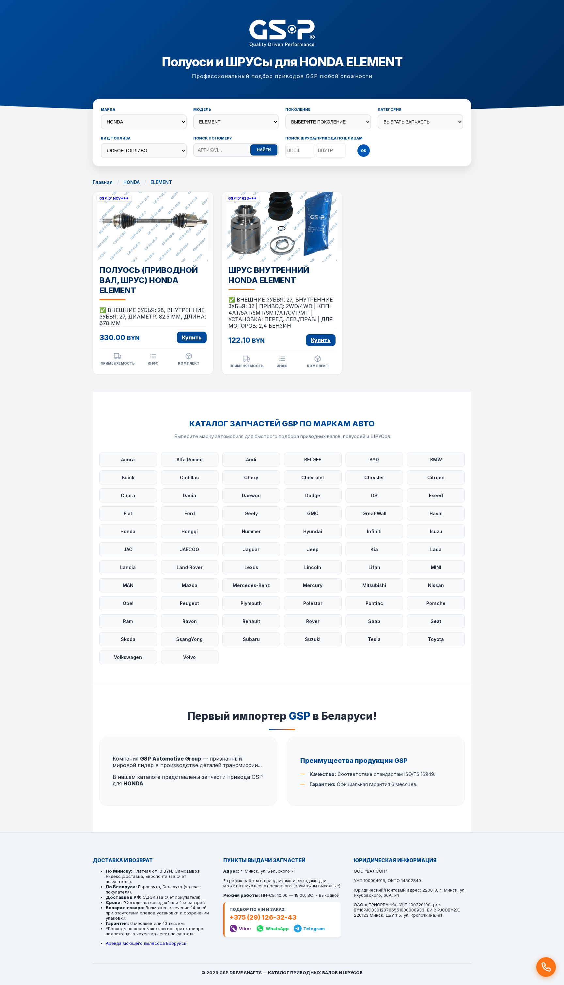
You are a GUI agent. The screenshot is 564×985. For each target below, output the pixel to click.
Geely (251, 513)
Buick (128, 477)
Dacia (189, 495)
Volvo (189, 657)
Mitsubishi (374, 585)
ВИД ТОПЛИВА (116, 138)
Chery (251, 477)
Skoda (128, 639)
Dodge (312, 495)
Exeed (436, 495)
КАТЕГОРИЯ (389, 109)
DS (374, 495)
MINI (436, 567)
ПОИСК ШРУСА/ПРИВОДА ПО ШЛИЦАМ (324, 138)
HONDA (131, 182)
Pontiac (374, 603)
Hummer (251, 531)
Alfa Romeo (190, 459)
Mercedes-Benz (251, 585)
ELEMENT (161, 182)
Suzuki (313, 639)
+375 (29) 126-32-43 (262, 917)
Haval (436, 513)
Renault (251, 621)
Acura (128, 459)
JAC (128, 549)
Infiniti (374, 531)
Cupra (128, 495)
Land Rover (190, 567)
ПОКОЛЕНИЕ (297, 109)
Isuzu (436, 531)
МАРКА (108, 109)
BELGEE (312, 459)
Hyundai (312, 531)
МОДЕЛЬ (202, 109)
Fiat (128, 513)
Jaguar (251, 549)
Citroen (436, 477)
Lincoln (312, 567)
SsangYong (189, 639)
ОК (363, 151)
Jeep (313, 549)
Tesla (374, 639)
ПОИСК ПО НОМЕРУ (212, 138)
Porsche (436, 603)
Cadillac (189, 477)
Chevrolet (312, 477)
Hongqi (189, 531)
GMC (313, 513)
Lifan (374, 567)
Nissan (436, 585)
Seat (436, 621)
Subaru (251, 639)
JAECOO (189, 549)
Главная (103, 182)
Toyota (436, 639)
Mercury (312, 585)
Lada (436, 549)
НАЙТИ (264, 150)
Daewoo (251, 495)
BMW (436, 459)
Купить (192, 337)
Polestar (312, 603)
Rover (313, 621)
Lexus (251, 567)
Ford (189, 513)
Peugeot (189, 603)
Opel (128, 603)
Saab (374, 621)
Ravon (189, 621)
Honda (127, 531)
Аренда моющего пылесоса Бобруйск (146, 943)
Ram (128, 621)
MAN (128, 585)
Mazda (189, 585)
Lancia (128, 567)
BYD (374, 459)
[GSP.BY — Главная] (282, 34)
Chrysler (374, 477)
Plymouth (251, 603)
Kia (374, 549)
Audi (251, 459)
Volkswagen (128, 657)
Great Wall (374, 513)
